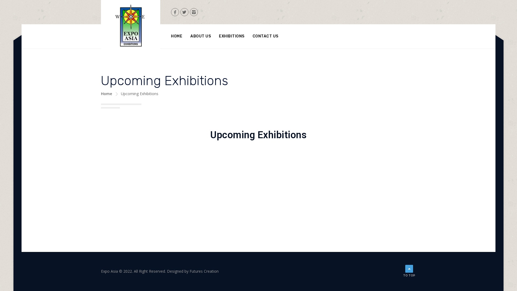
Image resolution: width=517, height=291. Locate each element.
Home (176, 36)
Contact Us (265, 36)
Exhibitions (231, 36)
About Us (200, 36)
